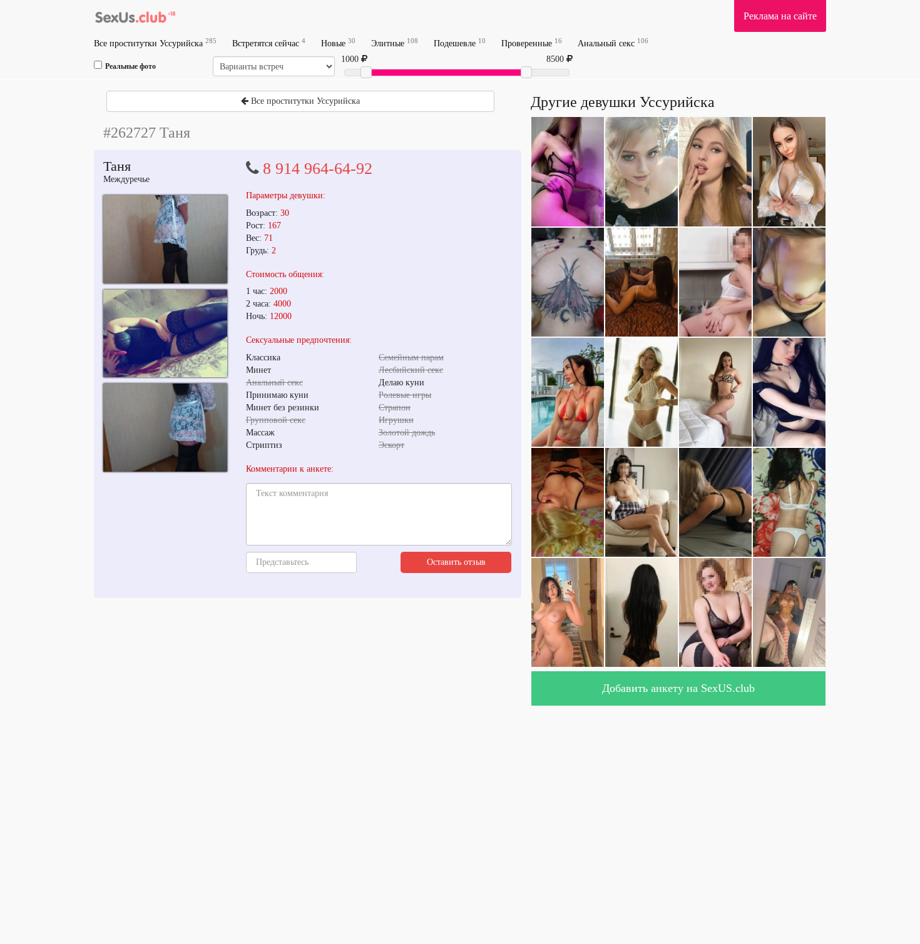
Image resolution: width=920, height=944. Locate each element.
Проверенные (531, 43)
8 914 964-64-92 (317, 169)
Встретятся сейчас (268, 43)
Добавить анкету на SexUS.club (678, 688)
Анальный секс (613, 43)
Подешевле (460, 43)
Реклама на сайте (780, 16)
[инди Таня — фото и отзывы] (165, 239)
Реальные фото (130, 66)
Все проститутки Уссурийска (155, 43)
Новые (338, 43)
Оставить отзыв (456, 562)
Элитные (394, 43)
